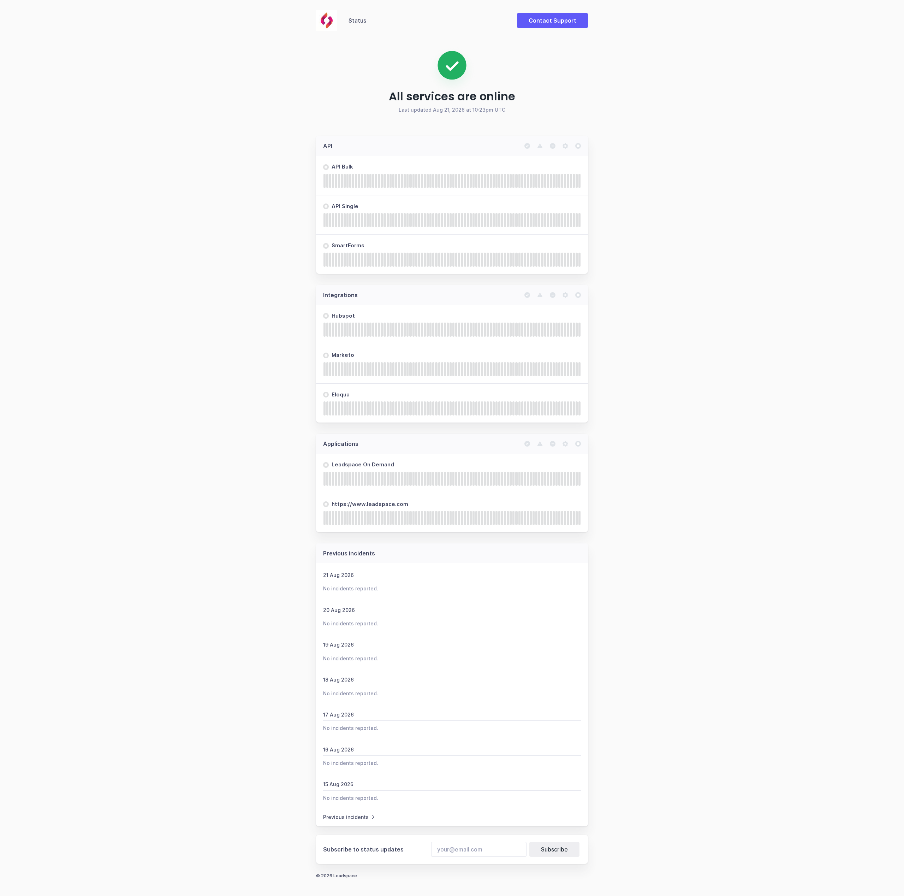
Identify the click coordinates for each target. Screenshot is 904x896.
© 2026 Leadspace (336, 875)
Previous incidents (346, 817)
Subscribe (554, 849)
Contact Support (552, 20)
